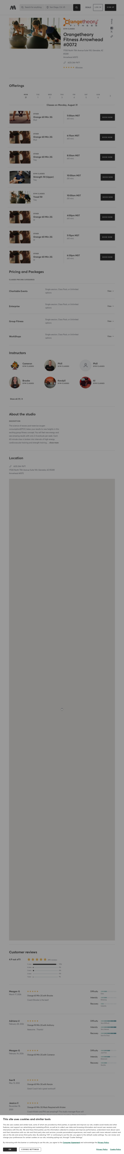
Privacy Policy (103, 1142)
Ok (10, 1149)
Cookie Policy (115, 1149)
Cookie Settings (30, 1149)
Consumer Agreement (71, 1142)
